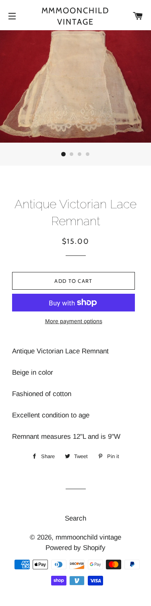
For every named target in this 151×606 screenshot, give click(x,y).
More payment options (73, 321)
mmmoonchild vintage (75, 16)
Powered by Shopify (75, 548)
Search (75, 518)
